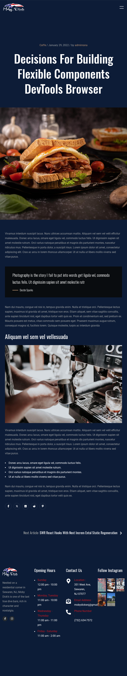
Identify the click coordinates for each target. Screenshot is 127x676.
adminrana (81, 45)
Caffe (43, 45)
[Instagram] (11, 618)
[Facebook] (4, 618)
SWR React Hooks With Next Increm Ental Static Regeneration (79, 532)
